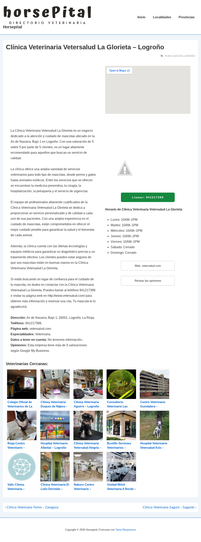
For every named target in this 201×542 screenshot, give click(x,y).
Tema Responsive (125, 529)
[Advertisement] (53, 94)
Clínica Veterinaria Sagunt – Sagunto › (169, 507)
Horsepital (12, 27)
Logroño (189, 56)
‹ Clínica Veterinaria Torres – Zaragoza (31, 507)
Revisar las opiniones (148, 280)
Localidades (162, 17)
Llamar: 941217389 (148, 197)
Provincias (187, 17)
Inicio (141, 17)
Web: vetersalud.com (148, 265)
